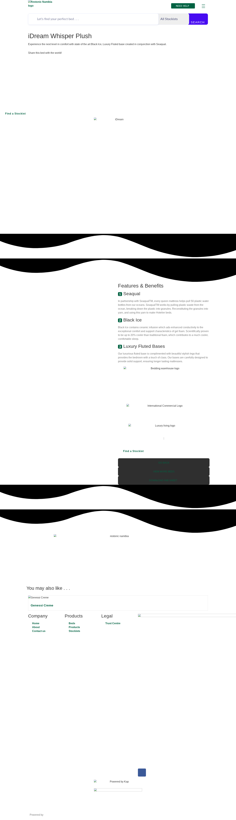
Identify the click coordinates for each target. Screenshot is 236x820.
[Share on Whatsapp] (118, 63)
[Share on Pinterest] (118, 71)
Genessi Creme (42, 605)
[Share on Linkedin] (118, 75)
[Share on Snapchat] (118, 78)
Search (198, 22)
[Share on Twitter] (118, 67)
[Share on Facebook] (118, 59)
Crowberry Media (54, 814)
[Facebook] (142, 773)
